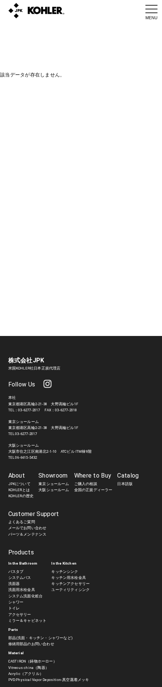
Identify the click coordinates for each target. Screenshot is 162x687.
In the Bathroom (23, 563)
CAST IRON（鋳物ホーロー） (32, 661)
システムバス (19, 578)
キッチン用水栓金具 (68, 578)
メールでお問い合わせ (27, 528)
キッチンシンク (64, 571)
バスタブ (16, 571)
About (16, 475)
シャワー (16, 602)
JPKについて (19, 484)
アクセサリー (19, 614)
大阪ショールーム (53, 490)
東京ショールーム (53, 484)
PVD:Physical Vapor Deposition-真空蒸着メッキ (48, 680)
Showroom (53, 475)
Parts (13, 629)
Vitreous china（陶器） (28, 668)
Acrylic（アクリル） (26, 674)
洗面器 (14, 584)
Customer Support (33, 514)
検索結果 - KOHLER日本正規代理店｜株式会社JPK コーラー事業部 (36, 11)
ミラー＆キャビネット (27, 620)
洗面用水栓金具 (21, 590)
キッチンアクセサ (66, 584)
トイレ (14, 608)
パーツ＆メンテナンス (27, 534)
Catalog (128, 475)
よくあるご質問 (21, 522)
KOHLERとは (19, 490)
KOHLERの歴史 (21, 496)
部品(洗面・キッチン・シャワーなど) (40, 638)
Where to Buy (93, 475)
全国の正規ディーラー (93, 490)
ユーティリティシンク (70, 590)
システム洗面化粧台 (25, 596)
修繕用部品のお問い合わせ (31, 644)
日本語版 (125, 484)
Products (21, 552)
